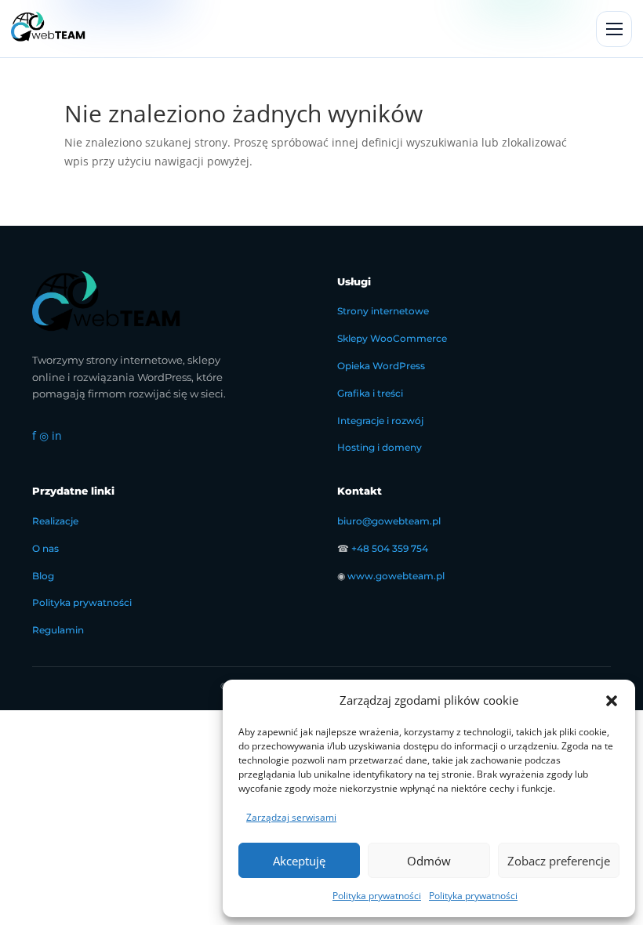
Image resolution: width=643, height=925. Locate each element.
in (57, 435)
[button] (611, 701)
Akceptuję (299, 861)
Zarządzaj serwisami (291, 817)
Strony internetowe (383, 311)
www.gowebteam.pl (396, 576)
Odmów (429, 861)
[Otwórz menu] (614, 29)
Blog (43, 576)
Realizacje (55, 521)
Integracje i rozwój (380, 420)
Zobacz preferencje (558, 861)
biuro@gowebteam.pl (389, 521)
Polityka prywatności (376, 895)
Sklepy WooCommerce (392, 338)
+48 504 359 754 (389, 548)
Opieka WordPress (381, 366)
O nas (45, 548)
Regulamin (58, 630)
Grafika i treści (370, 393)
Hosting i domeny (379, 447)
